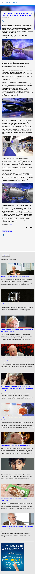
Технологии (7, 231)
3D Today (10, 224)
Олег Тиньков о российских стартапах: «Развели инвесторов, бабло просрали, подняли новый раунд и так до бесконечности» (17, 388)
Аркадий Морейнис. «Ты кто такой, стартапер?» (15, 276)
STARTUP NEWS (11, 2)
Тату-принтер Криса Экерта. (9, 303)
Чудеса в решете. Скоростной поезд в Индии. (14, 471)
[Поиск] (33, 3)
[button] (3, 21)
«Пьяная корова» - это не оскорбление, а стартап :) (16, 445)
